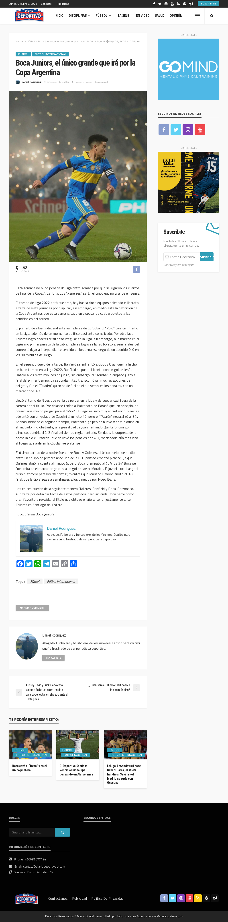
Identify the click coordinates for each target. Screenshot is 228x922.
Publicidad (63, 4)
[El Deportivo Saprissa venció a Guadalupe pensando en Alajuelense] (77, 744)
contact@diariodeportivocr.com (44, 866)
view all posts (53, 657)
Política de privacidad (107, 898)
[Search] (212, 16)
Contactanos (58, 898)
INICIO (59, 15)
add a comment (34, 608)
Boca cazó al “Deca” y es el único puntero (29, 768)
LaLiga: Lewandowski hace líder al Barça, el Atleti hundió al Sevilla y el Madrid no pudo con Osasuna (124, 774)
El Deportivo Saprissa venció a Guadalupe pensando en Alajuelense (76, 770)
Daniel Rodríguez (31, 82)
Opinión (176, 15)
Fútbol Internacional (50, 54)
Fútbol (101, 15)
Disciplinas (78, 15)
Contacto (46, 4)
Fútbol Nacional (75, 755)
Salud (159, 15)
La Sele (123, 15)
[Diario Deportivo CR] (29, 15)
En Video (143, 15)
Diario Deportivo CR (40, 872)
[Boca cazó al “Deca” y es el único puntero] (30, 744)
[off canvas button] (197, 16)
